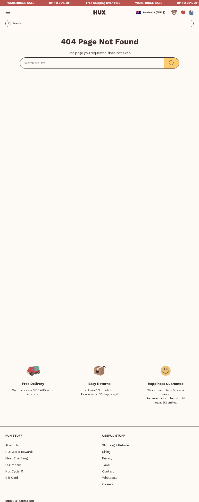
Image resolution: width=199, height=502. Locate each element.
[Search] (171, 63)
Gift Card (11, 477)
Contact (108, 471)
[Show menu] (8, 12)
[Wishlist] (183, 12)
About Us (11, 445)
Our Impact (13, 465)
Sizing (106, 452)
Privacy (107, 458)
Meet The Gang (16, 458)
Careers (108, 484)
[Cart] (191, 12)
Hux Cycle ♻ (14, 471)
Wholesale (109, 477)
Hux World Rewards (19, 452)
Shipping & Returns (116, 445)
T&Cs (106, 465)
